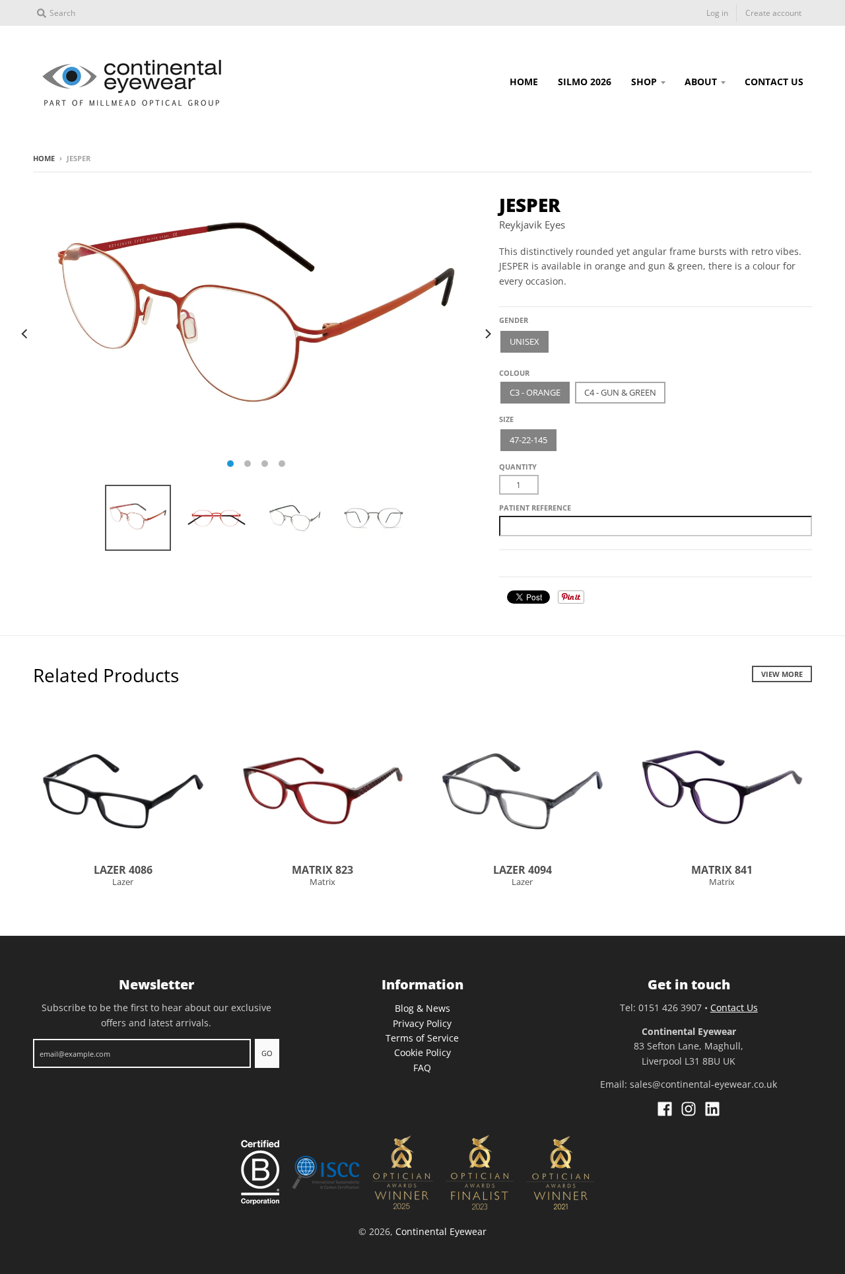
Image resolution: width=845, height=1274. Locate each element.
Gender (513, 320)
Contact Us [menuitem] (774, 81)
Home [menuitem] (524, 81)
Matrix (322, 882)
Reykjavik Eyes (532, 224)
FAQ (422, 1067)
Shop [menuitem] (644, 81)
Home (44, 158)
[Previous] (25, 333)
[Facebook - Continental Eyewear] (665, 1109)
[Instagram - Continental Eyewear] (688, 1109)
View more (782, 674)
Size (506, 419)
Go (267, 1053)
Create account (773, 12)
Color (511, 368)
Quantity (518, 467)
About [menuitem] (701, 81)
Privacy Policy (422, 1023)
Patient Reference (535, 508)
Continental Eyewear (441, 1231)
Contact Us (734, 1007)
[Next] (487, 333)
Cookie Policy (422, 1052)
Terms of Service (422, 1038)
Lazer (122, 882)
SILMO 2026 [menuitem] (584, 81)
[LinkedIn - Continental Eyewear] (712, 1109)
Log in (717, 12)
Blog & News (422, 1008)
